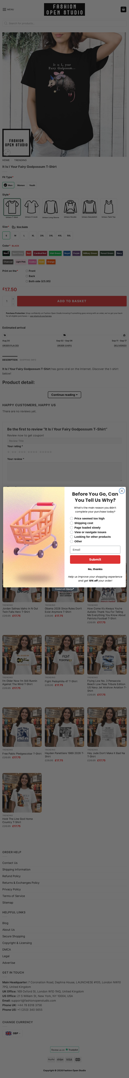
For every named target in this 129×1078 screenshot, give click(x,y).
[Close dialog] (122, 491)
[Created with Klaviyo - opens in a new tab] (64, 589)
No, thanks (95, 569)
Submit (95, 559)
